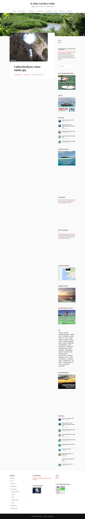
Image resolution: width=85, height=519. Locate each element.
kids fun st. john (69, 346)
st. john (71, 357)
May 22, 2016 (28, 74)
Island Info (61, 11)
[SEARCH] (73, 66)
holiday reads (70, 343)
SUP (72, 360)
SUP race (60, 362)
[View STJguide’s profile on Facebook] (58, 42)
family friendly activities (68, 341)
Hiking (13, 497)
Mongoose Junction (63, 348)
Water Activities (22, 11)
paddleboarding (69, 350)
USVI (60, 364)
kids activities (62, 346)
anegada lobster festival (64, 334)
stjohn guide (18, 74)
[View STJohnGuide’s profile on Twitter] (57, 477)
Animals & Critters (15, 491)
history (64, 343)
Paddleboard (61, 350)
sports (66, 357)
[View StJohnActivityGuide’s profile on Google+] (61, 42)
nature (70, 348)
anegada (66, 332)
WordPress (39, 516)
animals (72, 334)
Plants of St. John (15, 499)
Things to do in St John (68, 362)
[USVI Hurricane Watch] (37, 493)
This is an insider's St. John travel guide (65, 52)
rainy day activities (63, 353)
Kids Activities (48, 11)
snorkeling (61, 357)
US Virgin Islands (65, 364)
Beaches (14, 11)
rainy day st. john (62, 355)
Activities (61, 332)
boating (71, 336)
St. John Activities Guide (42, 3)
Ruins (13, 502)
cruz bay (66, 339)
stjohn (60, 360)
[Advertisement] (68, 183)
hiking (60, 343)
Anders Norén (51, 516)
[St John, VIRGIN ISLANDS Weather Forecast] (42, 479)
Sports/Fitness (40, 11)
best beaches (66, 336)
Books (13, 494)
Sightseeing (70, 355)
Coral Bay (61, 339)
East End (71, 339)
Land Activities (31, 11)
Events (55, 11)
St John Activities (66, 360)
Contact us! (69, 11)
